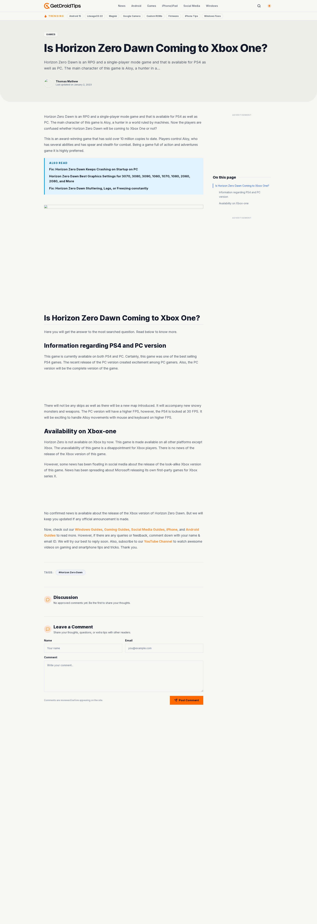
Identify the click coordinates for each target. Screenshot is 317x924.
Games (151, 5)
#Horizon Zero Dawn (71, 572)
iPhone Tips (191, 16)
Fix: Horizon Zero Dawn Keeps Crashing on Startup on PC (93, 169)
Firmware (173, 16)
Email (128, 640)
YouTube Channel (158, 541)
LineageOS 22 (95, 16)
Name (48, 640)
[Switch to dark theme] (269, 6)
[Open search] (259, 6)
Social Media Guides (148, 529)
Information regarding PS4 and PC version (239, 194)
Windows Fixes (212, 16)
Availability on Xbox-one (234, 203)
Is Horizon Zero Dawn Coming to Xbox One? (242, 185)
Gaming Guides (116, 529)
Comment (50, 657)
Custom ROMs (154, 16)
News (121, 5)
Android (136, 5)
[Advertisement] (123, 387)
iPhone (171, 529)
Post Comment (189, 700)
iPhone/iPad (170, 5)
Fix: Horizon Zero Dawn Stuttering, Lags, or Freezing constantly (98, 188)
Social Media (191, 5)
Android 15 (75, 16)
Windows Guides (88, 529)
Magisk (113, 16)
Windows (212, 5)
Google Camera (131, 16)
